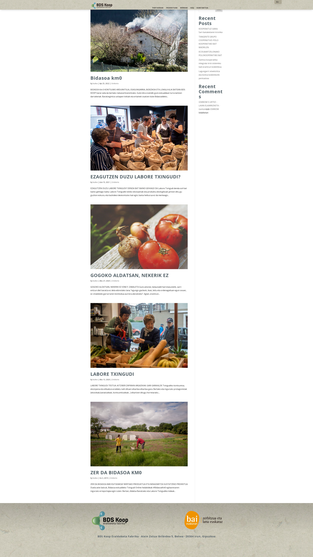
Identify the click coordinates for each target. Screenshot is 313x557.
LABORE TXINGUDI (112, 374)
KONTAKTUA (202, 8)
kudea (95, 83)
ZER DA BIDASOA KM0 (116, 472)
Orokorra (114, 83)
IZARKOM (214, 109)
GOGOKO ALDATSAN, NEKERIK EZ (129, 275)
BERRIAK (184, 8)
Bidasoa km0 (106, 78)
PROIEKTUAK (172, 8)
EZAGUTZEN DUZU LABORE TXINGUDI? (135, 176)
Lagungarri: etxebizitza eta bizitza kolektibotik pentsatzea (209, 75)
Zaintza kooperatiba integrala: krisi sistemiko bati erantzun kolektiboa (210, 63)
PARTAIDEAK (157, 8)
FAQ (192, 8)
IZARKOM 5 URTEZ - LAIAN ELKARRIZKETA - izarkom (209, 105)
